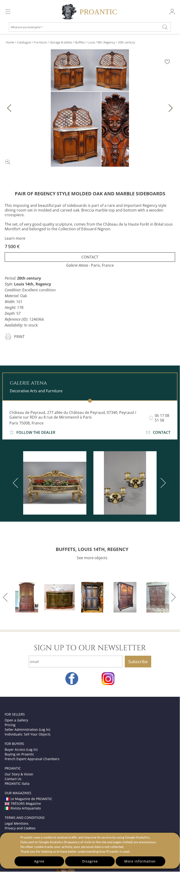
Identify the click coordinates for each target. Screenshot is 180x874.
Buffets (80, 42)
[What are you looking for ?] (164, 27)
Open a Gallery (16, 720)
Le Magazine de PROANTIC (31, 799)
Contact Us (13, 779)
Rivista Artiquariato (26, 808)
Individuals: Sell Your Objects (28, 734)
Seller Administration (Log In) (27, 729)
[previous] (16, 483)
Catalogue (24, 42)
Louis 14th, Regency (101, 42)
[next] (162, 483)
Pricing (10, 725)
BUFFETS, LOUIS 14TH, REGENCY (92, 549)
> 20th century (125, 42)
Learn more (15, 238)
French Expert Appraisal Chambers (32, 759)
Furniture (40, 42)
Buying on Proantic (19, 754)
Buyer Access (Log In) (21, 749)
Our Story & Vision (19, 774)
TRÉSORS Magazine (26, 803)
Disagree (90, 861)
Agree (39, 861)
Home (10, 42)
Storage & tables (61, 42)
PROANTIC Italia (17, 783)
